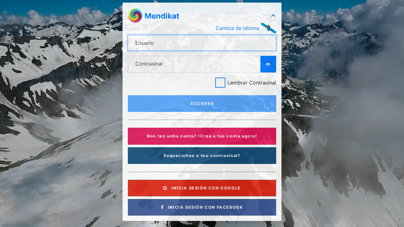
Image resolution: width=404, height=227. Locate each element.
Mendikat (162, 15)
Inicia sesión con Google (205, 188)
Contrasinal (149, 64)
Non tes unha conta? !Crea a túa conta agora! (202, 136)
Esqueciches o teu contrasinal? (202, 155)
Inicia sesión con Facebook (204, 207)
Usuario (145, 43)
